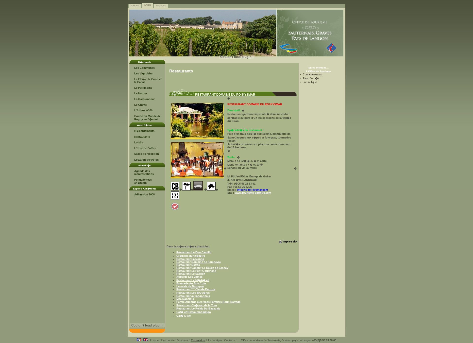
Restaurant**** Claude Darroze (195, 289)
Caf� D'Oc (183, 315)
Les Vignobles (143, 73)
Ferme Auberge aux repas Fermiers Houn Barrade (208, 301)
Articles (135, 5)
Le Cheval (140, 104)
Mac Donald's (185, 298)
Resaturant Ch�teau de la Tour (196, 305)
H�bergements (144, 130)
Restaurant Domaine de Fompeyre (198, 261)
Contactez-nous (312, 74)
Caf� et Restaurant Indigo (193, 311)
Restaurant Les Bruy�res (193, 292)
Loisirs (138, 142)
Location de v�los (146, 159)
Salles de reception (146, 153)
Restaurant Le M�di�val (192, 280)
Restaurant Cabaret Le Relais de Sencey (202, 267)
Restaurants (142, 136)
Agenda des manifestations (144, 172)
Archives (161, 5)
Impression (290, 241)
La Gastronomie (144, 99)
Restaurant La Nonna (190, 258)
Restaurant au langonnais (193, 295)
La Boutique (310, 82)
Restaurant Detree (188, 264)
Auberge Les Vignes (189, 276)
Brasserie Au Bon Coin (191, 283)
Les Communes (144, 67)
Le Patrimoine (143, 87)
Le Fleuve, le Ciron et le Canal (148, 81)
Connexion (198, 340)
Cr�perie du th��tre (190, 255)
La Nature (140, 93)
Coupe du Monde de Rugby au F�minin (147, 118)
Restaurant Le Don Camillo (193, 252)
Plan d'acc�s (311, 78)
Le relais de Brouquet (190, 286)
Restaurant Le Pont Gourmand (196, 270)
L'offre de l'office (145, 148)
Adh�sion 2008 (144, 194)
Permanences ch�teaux (143, 181)
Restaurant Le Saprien (190, 273)
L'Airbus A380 (143, 110)
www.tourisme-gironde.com (253, 192)
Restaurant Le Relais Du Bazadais (198, 308)
